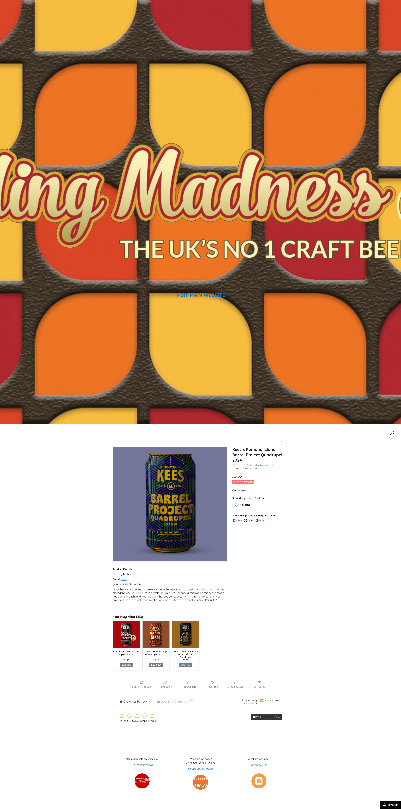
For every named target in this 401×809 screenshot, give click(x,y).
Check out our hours (200, 768)
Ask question (267, 465)
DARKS (256, 468)
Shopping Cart (235, 686)
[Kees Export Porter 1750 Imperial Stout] (126, 634)
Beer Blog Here (258, 765)
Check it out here (142, 765)
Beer (245, 468)
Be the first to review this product (138, 720)
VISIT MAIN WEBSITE (200, 295)
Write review (253, 465)
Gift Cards (259, 686)
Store (235, 468)
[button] (243, 505)
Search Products (141, 686)
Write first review (268, 717)
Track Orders (188, 686)
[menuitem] (281, 441)
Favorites (212, 686)
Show (390, 805)
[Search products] (392, 433)
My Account (165, 686)
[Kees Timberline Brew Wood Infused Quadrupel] (185, 634)
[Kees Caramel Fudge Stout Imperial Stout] (156, 634)
